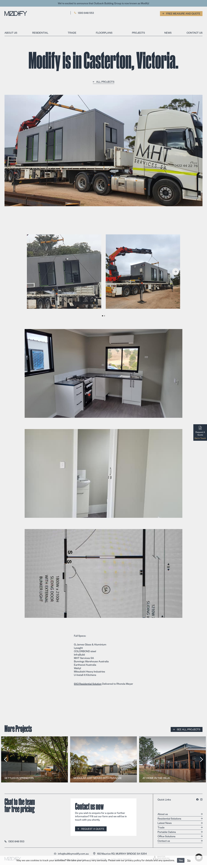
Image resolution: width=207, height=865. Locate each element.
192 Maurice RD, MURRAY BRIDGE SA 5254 (122, 854)
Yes (181, 860)
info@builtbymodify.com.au (73, 854)
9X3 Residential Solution (88, 684)
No (189, 860)
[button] (175, 271)
